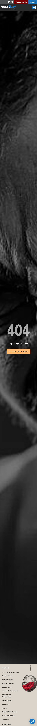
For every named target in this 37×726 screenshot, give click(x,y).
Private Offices (7, 676)
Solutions (5, 668)
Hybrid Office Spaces (9, 712)
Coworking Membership (10, 672)
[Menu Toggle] (34, 7)
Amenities (5, 720)
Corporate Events (8, 715)
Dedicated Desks (8, 680)
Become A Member (21, 2)
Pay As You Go (7, 687)
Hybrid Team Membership (6, 696)
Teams (4, 708)
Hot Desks (5, 704)
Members (33, 2)
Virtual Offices (7, 701)
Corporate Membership (10, 691)
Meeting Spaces (8, 683)
